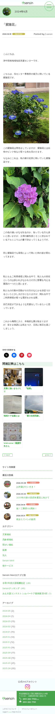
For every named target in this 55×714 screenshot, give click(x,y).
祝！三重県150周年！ (26, 508)
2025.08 (6, 658)
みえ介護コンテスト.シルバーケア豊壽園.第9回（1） (27, 593)
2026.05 (6, 610)
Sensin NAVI (8, 560)
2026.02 (6, 626)
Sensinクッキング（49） (14, 588)
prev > (48, 455)
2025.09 (6, 652)
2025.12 (6, 637)
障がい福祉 (7, 544)
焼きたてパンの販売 (26, 519)
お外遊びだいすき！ (26, 486)
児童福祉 (6, 534)
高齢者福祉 (7, 539)
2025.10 (6, 647)
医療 (4, 550)
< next (7, 455)
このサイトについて (9, 709)
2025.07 (6, 663)
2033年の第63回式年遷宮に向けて (32, 497)
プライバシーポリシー (29, 709)
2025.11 (6, 642)
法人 (4, 555)
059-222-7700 (30, 699)
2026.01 (6, 631)
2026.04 (6, 616)
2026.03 (6, 621)
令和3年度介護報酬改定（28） (17, 583)
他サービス (7, 565)
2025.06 (6, 668)
